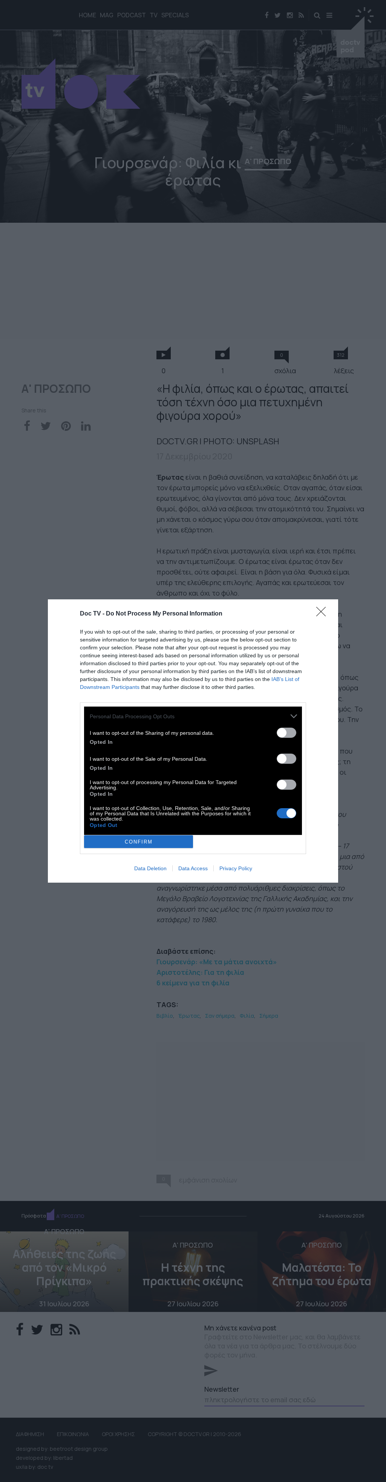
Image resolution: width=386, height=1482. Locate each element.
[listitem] (193, 716)
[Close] (323, 614)
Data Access (193, 868)
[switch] (286, 733)
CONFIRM (139, 842)
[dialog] (193, 741)
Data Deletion (150, 868)
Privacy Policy (235, 868)
